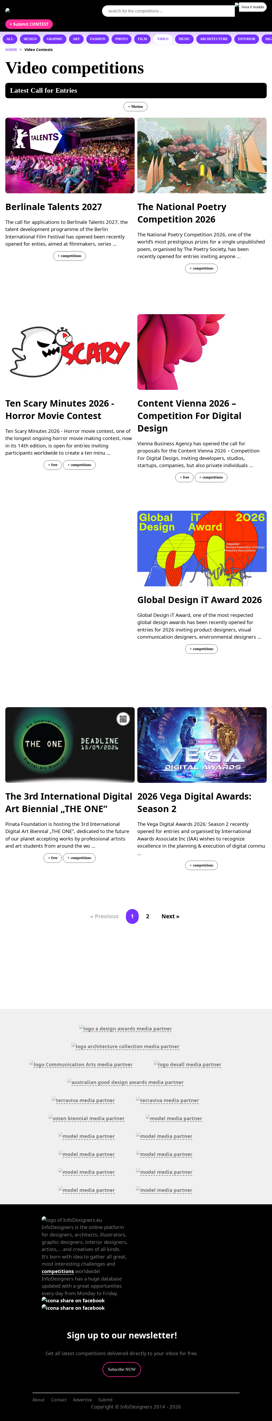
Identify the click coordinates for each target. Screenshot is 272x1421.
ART (76, 39)
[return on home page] (37, 11)
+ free (52, 465)
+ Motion (135, 106)
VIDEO (162, 39)
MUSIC (184, 39)
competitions (58, 1271)
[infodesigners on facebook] (73, 1300)
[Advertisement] (70, 564)
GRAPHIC (55, 39)
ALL (10, 39)
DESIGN (30, 39)
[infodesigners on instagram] (73, 1307)
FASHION (97, 39)
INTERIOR (246, 39)
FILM (142, 39)
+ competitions (69, 256)
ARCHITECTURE (214, 39)
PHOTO (121, 39)
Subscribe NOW (122, 1369)
